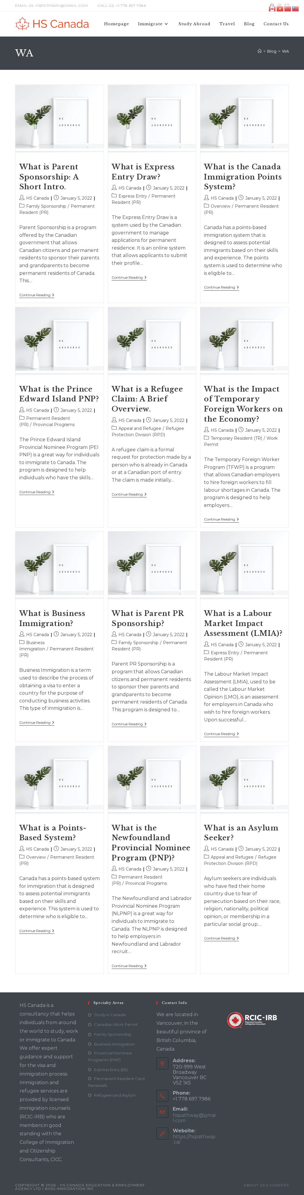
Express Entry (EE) (111, 1069)
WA (285, 51)
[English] (272, 8)
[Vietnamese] (280, 8)
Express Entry (132, 196)
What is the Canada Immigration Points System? (243, 177)
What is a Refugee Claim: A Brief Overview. (147, 399)
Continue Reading (36, 295)
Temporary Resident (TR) (236, 438)
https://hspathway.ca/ (194, 1139)
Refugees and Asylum (115, 1095)
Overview (220, 206)
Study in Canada (110, 1014)
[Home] (260, 51)
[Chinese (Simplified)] (288, 8)
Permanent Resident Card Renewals (116, 1082)
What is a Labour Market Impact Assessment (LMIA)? (243, 623)
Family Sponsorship (46, 206)
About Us (254, 1185)
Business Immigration (114, 1044)
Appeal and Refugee (139, 428)
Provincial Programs (54, 424)
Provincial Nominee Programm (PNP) (110, 1056)
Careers (279, 1185)
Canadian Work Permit (116, 1024)
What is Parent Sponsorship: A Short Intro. (48, 177)
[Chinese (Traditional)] (296, 8)
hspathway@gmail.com (194, 1117)
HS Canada (37, 198)
